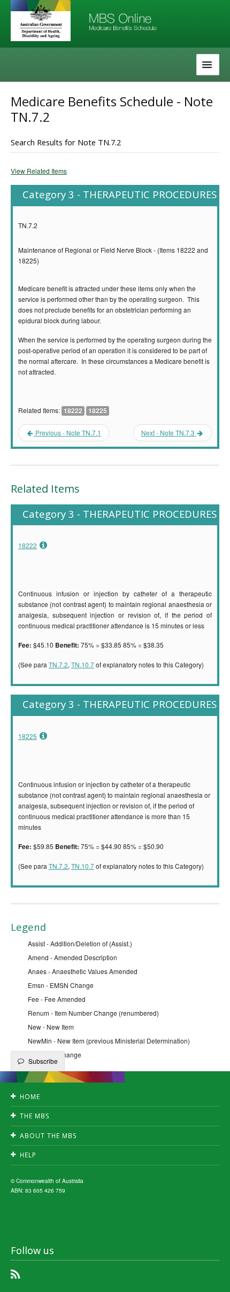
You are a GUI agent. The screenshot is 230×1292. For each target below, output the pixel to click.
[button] (208, 1276)
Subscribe (43, 1060)
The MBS (35, 1115)
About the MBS (48, 1135)
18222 (27, 545)
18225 (27, 736)
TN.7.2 (58, 664)
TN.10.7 (82, 664)
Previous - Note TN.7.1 (67, 432)
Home (30, 1096)
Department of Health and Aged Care (40, 21)
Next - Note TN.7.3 (168, 432)
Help (28, 1154)
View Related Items (39, 170)
